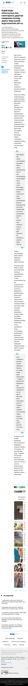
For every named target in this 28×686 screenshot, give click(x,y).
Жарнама (20, 638)
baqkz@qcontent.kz (6, 662)
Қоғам (15, 644)
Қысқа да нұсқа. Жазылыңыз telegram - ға (5, 71)
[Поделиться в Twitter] (6, 47)
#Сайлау (4, 58)
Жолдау (21, 644)
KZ (21, 2)
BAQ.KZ (3, 53)
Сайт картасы (4, 670)
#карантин (4, 60)
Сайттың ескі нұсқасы (18, 641)
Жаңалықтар (10, 7)
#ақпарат (4, 62)
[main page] (12, 2)
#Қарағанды (5, 57)
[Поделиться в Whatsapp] (8, 47)
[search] (24, 2)
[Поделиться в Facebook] (2, 47)
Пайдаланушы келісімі (7, 667)
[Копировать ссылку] (11, 47)
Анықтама (7, 644)
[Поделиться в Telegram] (4, 47)
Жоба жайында (10, 638)
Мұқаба (4, 7)
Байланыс (6, 641)
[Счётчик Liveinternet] (4, 673)
